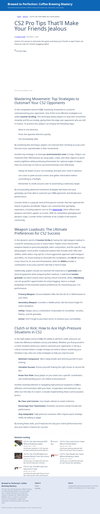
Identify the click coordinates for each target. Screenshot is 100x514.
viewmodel (57, 209)
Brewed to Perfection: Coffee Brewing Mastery (40, 4)
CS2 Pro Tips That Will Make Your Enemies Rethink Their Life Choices (36, 455)
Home (19, 17)
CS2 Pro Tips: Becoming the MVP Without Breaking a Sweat (35, 442)
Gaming (25, 17)
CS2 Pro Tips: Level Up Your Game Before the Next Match (72, 442)
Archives (37, 488)
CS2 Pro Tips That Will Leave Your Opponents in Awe (35, 468)
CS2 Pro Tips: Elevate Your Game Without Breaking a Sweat (72, 455)
